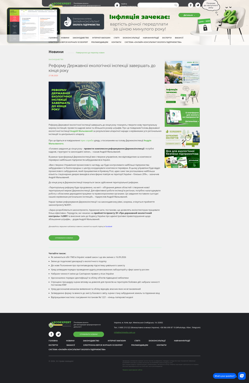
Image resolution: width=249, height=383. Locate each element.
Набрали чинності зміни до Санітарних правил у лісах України (82, 273)
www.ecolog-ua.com (166, 362)
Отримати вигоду (186, 15)
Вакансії (179, 37)
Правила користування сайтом (132, 370)
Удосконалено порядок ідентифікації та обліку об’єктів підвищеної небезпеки (90, 277)
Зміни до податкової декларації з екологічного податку (78, 261)
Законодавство (81, 37)
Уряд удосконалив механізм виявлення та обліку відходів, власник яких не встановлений (96, 289)
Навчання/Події (151, 37)
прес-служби (87, 140)
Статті (116, 37)
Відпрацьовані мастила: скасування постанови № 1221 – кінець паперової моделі (92, 297)
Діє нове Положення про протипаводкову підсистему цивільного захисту (88, 265)
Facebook (108, 226)
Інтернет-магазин (101, 37)
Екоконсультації (131, 37)
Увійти (124, 4)
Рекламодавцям (99, 42)
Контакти (116, 42)
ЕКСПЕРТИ (167, 37)
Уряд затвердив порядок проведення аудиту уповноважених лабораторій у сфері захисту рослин (100, 269)
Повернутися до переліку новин (90, 52)
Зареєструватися (128, 6)
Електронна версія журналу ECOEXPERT (68, 42)
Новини (65, 37)
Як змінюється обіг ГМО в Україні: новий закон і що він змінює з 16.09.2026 (88, 257)
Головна (53, 37)
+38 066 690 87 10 (167, 327)
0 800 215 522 (124, 327)
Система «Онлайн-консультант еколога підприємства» (153, 42)
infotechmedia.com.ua (124, 332)
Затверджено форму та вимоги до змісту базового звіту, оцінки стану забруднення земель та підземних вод (105, 293)
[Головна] (60, 6)
